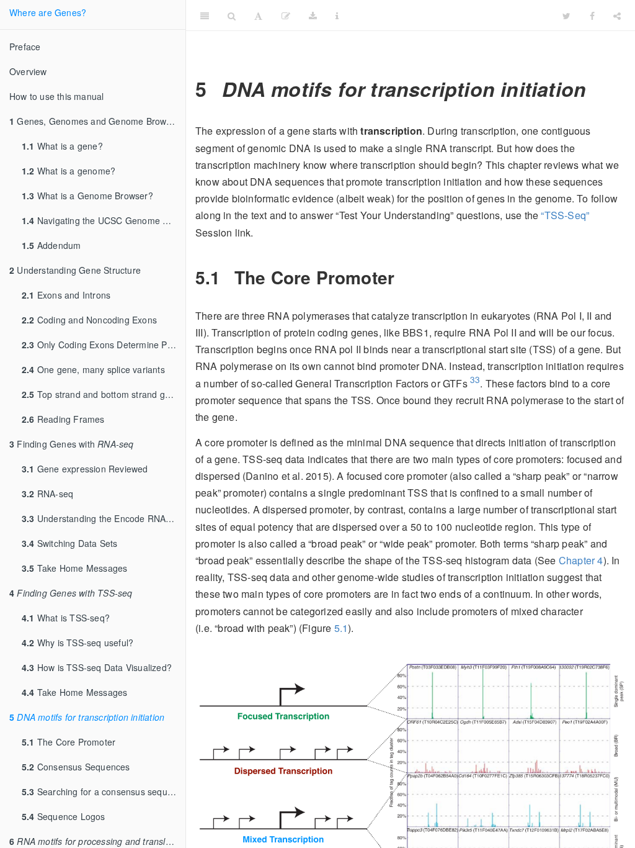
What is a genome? (68, 171)
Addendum (51, 245)
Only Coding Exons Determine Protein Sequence (103, 344)
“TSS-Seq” (565, 215)
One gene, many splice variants (93, 369)
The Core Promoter (68, 742)
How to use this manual (56, 96)
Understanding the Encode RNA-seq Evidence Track (103, 518)
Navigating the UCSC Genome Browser (103, 220)
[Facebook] (592, 15)
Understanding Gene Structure (75, 270)
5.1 (341, 628)
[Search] (231, 15)
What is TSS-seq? (66, 617)
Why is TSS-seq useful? (77, 642)
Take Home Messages (74, 568)
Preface (24, 46)
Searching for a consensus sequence (103, 791)
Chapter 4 (581, 560)
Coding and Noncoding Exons (89, 319)
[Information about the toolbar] (337, 15)
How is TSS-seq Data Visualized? (97, 667)
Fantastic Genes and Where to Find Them (478, 15)
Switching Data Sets (70, 543)
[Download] (313, 15)
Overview (28, 71)
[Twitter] (566, 15)
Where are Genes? (47, 12)
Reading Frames (63, 419)
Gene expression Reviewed (85, 468)
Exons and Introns (66, 295)
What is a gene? (62, 146)
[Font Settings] (258, 15)
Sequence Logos (63, 816)
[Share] (617, 15)
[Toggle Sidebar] (204, 15)
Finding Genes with (71, 444)
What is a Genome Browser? (87, 195)
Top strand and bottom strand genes (103, 394)
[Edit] (286, 15)
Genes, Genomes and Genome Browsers (96, 121)
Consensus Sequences (76, 766)
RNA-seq (47, 493)
